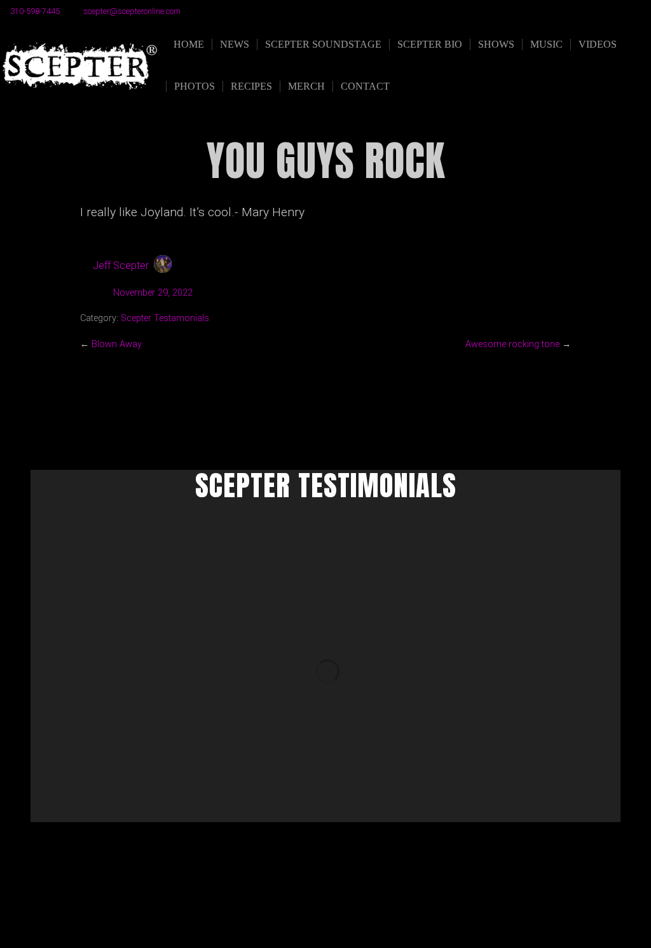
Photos (194, 86)
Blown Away (117, 344)
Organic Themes (350, 918)
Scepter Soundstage (323, 44)
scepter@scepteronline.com (132, 11)
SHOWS (496, 44)
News (234, 44)
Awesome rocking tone (512, 344)
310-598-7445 (35, 11)
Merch (306, 86)
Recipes (251, 86)
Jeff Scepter (121, 265)
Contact (365, 86)
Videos (598, 44)
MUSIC (546, 44)
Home (189, 44)
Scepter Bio (429, 44)
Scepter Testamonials (165, 318)
